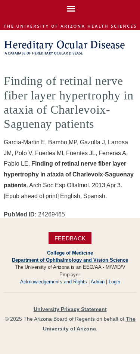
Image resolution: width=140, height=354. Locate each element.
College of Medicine (70, 253)
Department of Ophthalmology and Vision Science (70, 260)
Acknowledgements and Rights (53, 281)
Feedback (70, 238)
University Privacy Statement (70, 309)
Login (114, 281)
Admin (98, 281)
